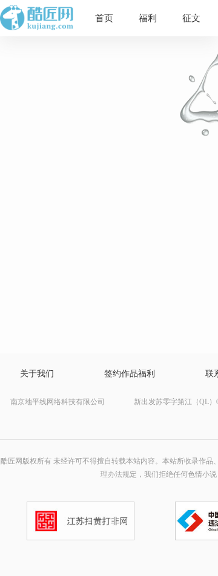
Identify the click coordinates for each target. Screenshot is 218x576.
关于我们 (37, 373)
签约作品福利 (129, 373)
